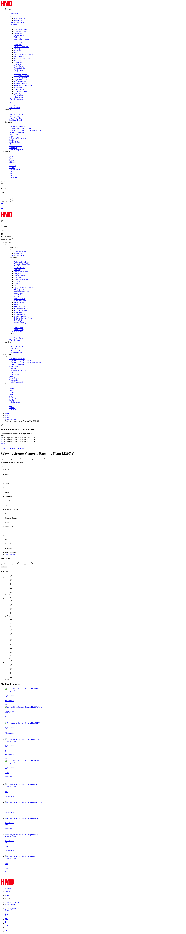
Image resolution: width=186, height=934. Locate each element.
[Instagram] (7, 916)
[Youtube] (7, 923)
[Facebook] (7, 927)
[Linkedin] (7, 931)
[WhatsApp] (7, 919)
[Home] (6, 5)
